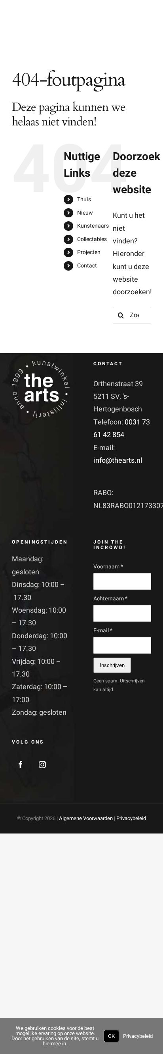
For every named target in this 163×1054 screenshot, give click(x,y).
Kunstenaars (93, 226)
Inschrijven (112, 665)
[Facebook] (20, 764)
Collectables (92, 239)
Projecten (88, 252)
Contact (87, 266)
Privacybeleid (131, 818)
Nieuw (85, 213)
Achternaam (110, 598)
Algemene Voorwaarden (86, 818)
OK (111, 1036)
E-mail (102, 630)
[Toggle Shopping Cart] (110, 32)
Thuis (84, 199)
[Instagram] (42, 764)
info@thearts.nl (117, 460)
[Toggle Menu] (144, 32)
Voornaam (108, 567)
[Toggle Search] (126, 32)
